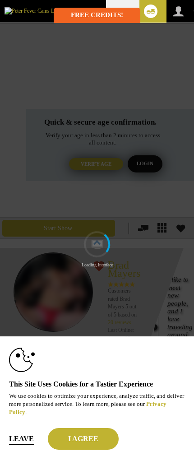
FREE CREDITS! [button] (97, 15)
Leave (21, 438)
